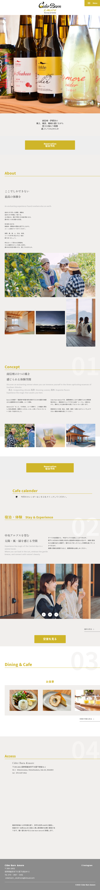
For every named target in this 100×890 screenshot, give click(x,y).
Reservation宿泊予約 (50, 145)
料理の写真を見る (86, 719)
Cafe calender (25, 490)
